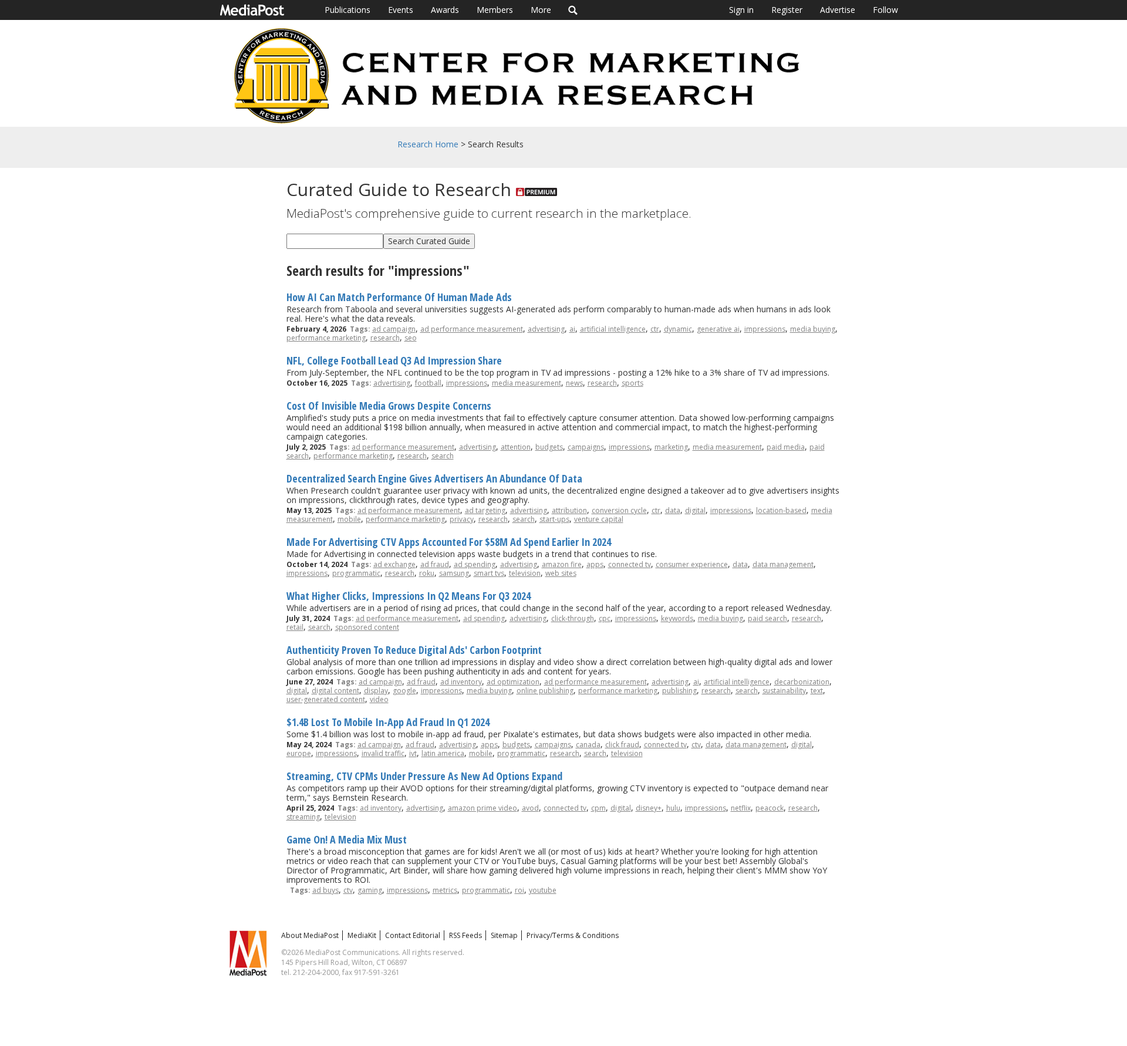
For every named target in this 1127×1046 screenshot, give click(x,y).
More (541, 9)
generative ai (718, 329)
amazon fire (562, 564)
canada (588, 745)
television (525, 573)
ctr (654, 329)
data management (783, 564)
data (672, 510)
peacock (769, 808)
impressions (764, 329)
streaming (303, 817)
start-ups (554, 519)
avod (530, 808)
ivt (413, 753)
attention (516, 447)
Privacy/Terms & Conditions (573, 935)
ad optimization (513, 682)
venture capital (598, 519)
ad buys (325, 890)
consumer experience (692, 564)
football (428, 383)
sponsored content (367, 627)
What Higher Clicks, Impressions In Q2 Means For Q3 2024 (408, 596)
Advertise (837, 9)
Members (495, 9)
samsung (454, 573)
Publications (347, 9)
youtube (542, 890)
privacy (462, 519)
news (574, 383)
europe (298, 753)
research (385, 338)
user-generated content (325, 699)
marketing (671, 447)
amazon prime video (482, 808)
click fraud (622, 745)
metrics (445, 890)
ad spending (474, 564)
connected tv (629, 564)
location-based (781, 510)
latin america (442, 753)
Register (786, 9)
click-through (572, 618)
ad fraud (434, 564)
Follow (885, 9)
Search (573, 10)
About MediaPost (310, 935)
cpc (604, 618)
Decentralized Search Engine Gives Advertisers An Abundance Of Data (434, 478)
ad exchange (394, 564)
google (404, 691)
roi (519, 890)
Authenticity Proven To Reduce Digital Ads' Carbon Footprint (414, 650)
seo (410, 338)
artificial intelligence (613, 329)
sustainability (784, 691)
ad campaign (394, 329)
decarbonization (801, 682)
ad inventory (461, 682)
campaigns (586, 447)
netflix (741, 808)
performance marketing (326, 338)
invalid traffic (383, 753)
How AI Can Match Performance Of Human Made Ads (399, 297)
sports (632, 383)
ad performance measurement (471, 329)
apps (594, 564)
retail (294, 627)
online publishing (545, 691)
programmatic (356, 573)
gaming (369, 890)
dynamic (678, 329)
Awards (445, 9)
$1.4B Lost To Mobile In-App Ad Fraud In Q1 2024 (388, 722)
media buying (812, 329)
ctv (696, 745)
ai (572, 329)
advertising (546, 329)
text (817, 691)
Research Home (427, 144)
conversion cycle (619, 510)
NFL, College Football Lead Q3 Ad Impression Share (394, 360)
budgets (549, 447)
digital (695, 510)
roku (426, 573)
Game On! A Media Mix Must (346, 839)
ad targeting (485, 510)
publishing (679, 691)
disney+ (649, 808)
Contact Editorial (412, 935)
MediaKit (361, 935)
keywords (677, 618)
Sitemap (504, 935)
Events (400, 9)
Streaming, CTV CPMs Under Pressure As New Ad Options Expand (424, 776)
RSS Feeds (465, 935)
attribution (569, 510)
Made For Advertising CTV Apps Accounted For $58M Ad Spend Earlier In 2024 (448, 542)
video (379, 699)
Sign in (741, 9)
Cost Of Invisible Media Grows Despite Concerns (388, 406)
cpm (598, 808)
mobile (349, 519)
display (376, 691)
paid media (786, 447)
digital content (335, 691)
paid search (767, 618)
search (442, 456)
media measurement (526, 383)
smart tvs (489, 573)
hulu (673, 808)
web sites (560, 573)
